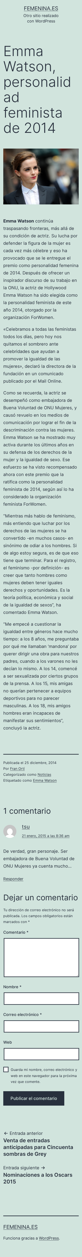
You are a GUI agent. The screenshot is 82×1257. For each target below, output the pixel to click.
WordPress (49, 1238)
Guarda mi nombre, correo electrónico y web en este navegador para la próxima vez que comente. (44, 1075)
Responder (13, 879)
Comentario (15, 932)
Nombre (12, 987)
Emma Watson (45, 780)
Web (7, 1042)
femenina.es (41, 8)
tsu (26, 827)
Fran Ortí (17, 768)
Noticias (44, 774)
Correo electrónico (22, 1014)
